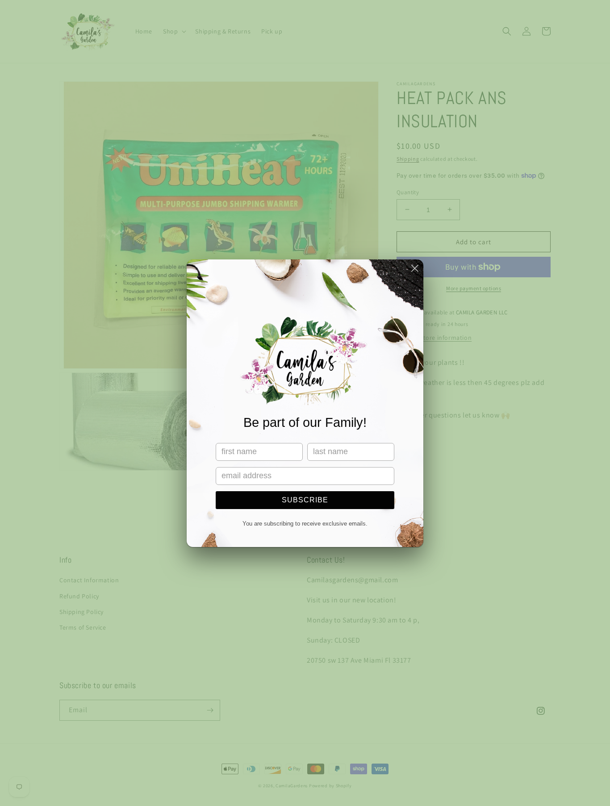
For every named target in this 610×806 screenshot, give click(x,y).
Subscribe (305, 500)
